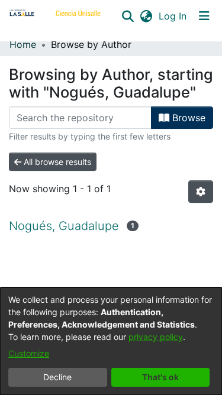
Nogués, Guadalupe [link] (64, 226)
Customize (28, 353)
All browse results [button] (56, 162)
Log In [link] (173, 16)
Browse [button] (187, 118)
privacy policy (155, 337)
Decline (57, 377)
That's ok (160, 377)
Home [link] (22, 44)
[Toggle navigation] (204, 16)
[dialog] (111, 341)
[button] (127, 16)
